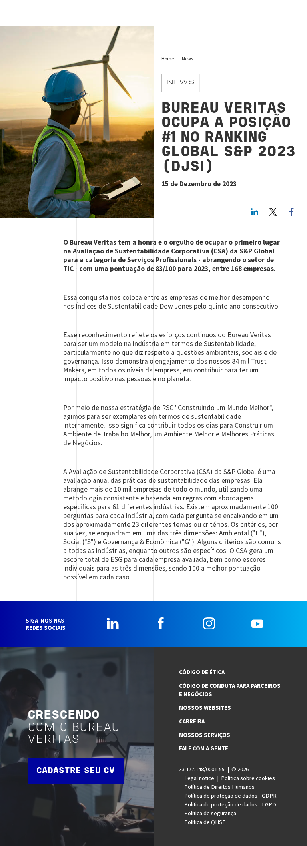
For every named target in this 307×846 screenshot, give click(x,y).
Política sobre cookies (248, 778)
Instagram (209, 623)
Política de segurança (210, 813)
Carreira (192, 721)
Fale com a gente (203, 748)
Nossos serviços (204, 735)
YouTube (257, 623)
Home (167, 59)
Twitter (273, 212)
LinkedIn (255, 212)
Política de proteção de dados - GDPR (230, 795)
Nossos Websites (205, 707)
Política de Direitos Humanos (219, 786)
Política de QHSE (204, 822)
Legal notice (199, 778)
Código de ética (202, 672)
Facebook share (291, 212)
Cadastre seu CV (75, 771)
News (187, 59)
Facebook (161, 623)
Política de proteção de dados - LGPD (230, 804)
